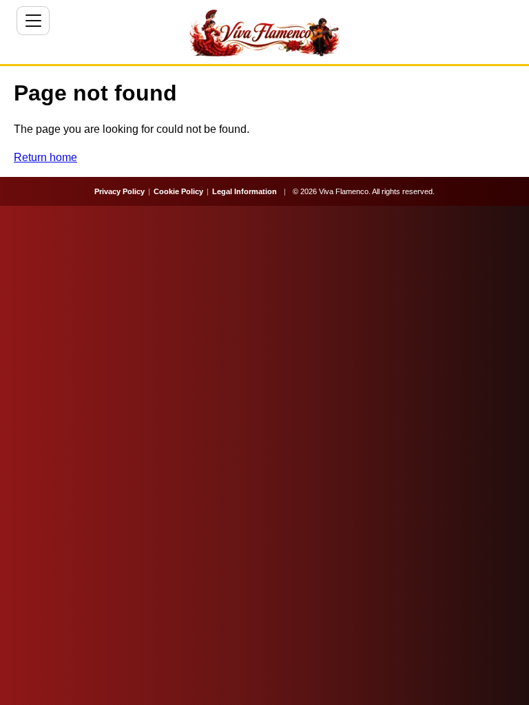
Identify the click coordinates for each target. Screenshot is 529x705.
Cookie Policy (178, 191)
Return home (45, 157)
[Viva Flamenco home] (264, 33)
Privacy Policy (119, 191)
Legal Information (244, 191)
